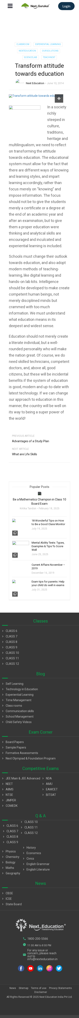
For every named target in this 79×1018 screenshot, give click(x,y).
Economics (31, 853)
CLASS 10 (10, 652)
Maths (7, 867)
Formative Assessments (19, 753)
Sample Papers (13, 747)
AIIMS (7, 789)
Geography (10, 873)
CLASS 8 (9, 642)
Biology (8, 862)
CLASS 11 (10, 658)
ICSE (6, 898)
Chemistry (10, 857)
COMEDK (9, 805)
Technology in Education (19, 689)
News (12, 988)
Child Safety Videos (16, 722)
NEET (7, 784)
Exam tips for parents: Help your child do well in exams (48, 583)
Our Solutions (50, 51)
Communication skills (17, 711)
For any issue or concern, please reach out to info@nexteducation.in (40, 955)
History (29, 847)
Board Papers (12, 742)
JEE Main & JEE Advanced (20, 778)
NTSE (7, 794)
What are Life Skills (24, 454)
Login (66, 6)
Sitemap (23, 988)
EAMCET (49, 789)
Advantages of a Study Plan (30, 441)
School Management (17, 716)
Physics (8, 851)
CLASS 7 (9, 636)
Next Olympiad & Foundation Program (28, 758)
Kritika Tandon (28, 508)
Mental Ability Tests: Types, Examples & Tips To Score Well (48, 546)
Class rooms (11, 705)
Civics (28, 858)
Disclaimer (40, 992)
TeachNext (49, 57)
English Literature (36, 869)
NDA (46, 778)
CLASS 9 (9, 647)
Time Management (16, 700)
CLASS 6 (9, 631)
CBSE (7, 893)
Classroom (22, 44)
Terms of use (38, 988)
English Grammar (36, 864)
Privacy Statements (60, 988)
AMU (46, 784)
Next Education (35, 83)
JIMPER (8, 800)
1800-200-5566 (35, 938)
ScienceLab (30, 57)
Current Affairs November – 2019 (48, 566)
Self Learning (12, 683)
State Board (11, 904)
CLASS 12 (10, 663)
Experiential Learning (48, 44)
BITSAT (48, 794)
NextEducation (27, 51)
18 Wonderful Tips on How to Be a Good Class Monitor (48, 522)
